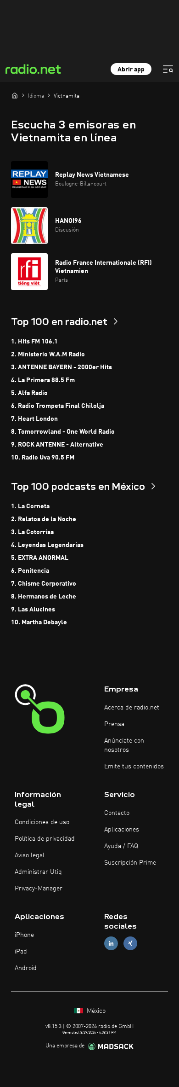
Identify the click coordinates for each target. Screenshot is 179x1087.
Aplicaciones (121, 829)
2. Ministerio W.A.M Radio (48, 354)
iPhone (24, 935)
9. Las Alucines (33, 609)
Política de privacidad (45, 839)
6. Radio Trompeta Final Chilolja (57, 406)
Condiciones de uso (42, 822)
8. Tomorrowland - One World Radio (63, 432)
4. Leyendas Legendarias (47, 545)
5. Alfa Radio (29, 393)
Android (26, 968)
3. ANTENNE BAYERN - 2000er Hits (61, 367)
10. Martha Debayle (39, 622)
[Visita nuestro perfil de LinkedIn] (111, 943)
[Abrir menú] (167, 69)
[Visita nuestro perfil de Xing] (130, 943)
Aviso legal (30, 855)
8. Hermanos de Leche (43, 596)
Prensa (114, 724)
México (95, 1011)
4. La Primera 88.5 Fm (43, 380)
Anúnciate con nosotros (124, 745)
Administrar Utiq (38, 872)
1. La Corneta (30, 506)
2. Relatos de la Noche (43, 519)
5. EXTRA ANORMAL (39, 558)
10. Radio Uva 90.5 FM (42, 457)
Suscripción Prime (130, 863)
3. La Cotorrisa (32, 532)
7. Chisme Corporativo (43, 584)
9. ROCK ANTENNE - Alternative (57, 445)
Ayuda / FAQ (121, 846)
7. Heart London (34, 419)
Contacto (116, 813)
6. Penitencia (30, 571)
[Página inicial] (14, 95)
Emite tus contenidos (134, 766)
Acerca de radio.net (131, 707)
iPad (21, 951)
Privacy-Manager (38, 888)
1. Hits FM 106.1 (34, 341)
